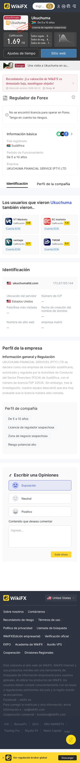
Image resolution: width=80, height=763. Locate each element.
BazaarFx (20, 724)
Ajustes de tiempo (21, 53)
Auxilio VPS (54, 644)
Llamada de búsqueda (52, 628)
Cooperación (11, 652)
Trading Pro (12, 730)
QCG (35, 724)
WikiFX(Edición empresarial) (21, 636)
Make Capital (52, 730)
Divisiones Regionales (39, 652)
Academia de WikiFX (29, 644)
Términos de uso (49, 619)
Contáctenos (36, 611)
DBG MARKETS (54, 724)
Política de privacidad (17, 628)
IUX (6, 724)
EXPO (7, 644)
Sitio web (58, 53)
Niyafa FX (31, 730)
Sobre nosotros (13, 611)
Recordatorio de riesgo (18, 619)
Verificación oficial (57, 636)
